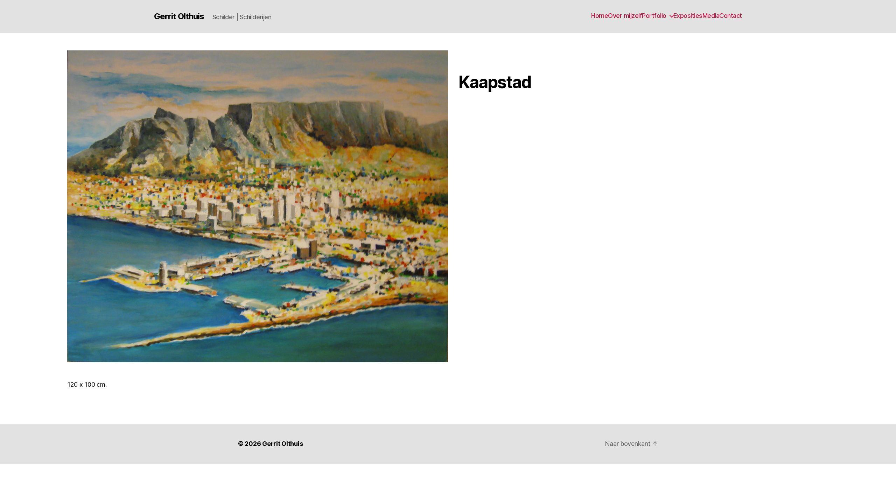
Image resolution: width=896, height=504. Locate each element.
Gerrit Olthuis (179, 16)
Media (711, 15)
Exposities (687, 15)
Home (599, 15)
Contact (730, 15)
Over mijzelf (625, 15)
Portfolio (654, 15)
